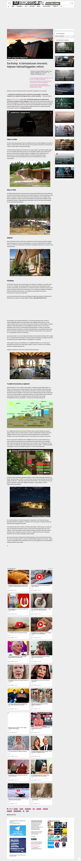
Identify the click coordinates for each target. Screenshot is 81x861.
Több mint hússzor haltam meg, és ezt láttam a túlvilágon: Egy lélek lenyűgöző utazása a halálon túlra (64, 76)
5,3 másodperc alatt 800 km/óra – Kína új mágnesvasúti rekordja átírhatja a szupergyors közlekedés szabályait (64, 159)
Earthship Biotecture (15, 99)
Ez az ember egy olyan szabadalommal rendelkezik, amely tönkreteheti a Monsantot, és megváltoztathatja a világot (40, 86)
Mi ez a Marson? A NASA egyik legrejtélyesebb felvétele (63, 119)
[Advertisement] (40, 18)
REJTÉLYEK (32, 6)
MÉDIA (38, 6)
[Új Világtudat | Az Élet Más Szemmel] (36, 4)
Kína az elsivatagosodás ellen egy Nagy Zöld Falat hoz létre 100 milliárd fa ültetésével (41, 78)
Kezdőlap (9, 60)
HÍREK (13, 6)
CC (61, 6)
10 (57, 172)
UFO (26, 6)
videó (17, 60)
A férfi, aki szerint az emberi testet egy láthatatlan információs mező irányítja (64, 105)
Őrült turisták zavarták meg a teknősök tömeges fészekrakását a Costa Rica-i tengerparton (40, 82)
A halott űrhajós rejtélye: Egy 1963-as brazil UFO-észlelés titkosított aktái (64, 49)
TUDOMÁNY (19, 6)
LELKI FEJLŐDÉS (46, 6)
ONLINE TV (55, 6)
